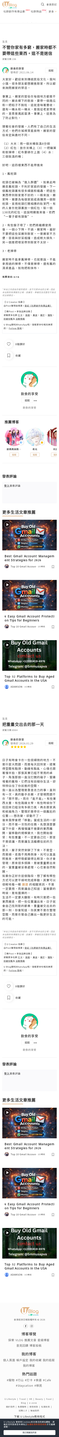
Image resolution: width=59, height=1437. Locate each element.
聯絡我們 (35, 1410)
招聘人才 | (25, 1410)
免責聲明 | (24, 1406)
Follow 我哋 (15, 328)
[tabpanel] (29, 19)
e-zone (33, 1402)
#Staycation (24, 1385)
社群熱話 (36, 11)
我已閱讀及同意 (29, 1432)
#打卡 (29, 1380)
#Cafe (47, 1380)
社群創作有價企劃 (14, 11)
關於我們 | (12, 1406)
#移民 (38, 1385)
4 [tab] (36, 22)
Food (50, 1399)
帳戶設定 (22, 1360)
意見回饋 (22, 1345)
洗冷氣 (16, 277)
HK (32, 1399)
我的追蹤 (49, 1360)
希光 (35, 449)
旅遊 (27, 315)
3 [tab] (31, 22)
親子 (42, 315)
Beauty (40, 1399)
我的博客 (29, 1365)
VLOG (19, 1340)
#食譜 (38, 1380)
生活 (4, 41)
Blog (25, 1402)
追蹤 (51, 70)
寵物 (50, 315)
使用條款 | (35, 1406)
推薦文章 (30, 1340)
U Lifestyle (11, 1399)
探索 (11, 1340)
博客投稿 (36, 1345)
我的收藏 (36, 1360)
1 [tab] (23, 22)
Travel (24, 1399)
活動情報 (20, 318)
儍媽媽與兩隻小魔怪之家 (14, 449)
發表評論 (12, 485)
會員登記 (51, 4)
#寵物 (11, 1380)
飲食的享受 (17, 68)
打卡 (20, 315)
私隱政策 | (47, 1406)
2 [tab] (27, 22)
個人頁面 (9, 1360)
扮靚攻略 (8, 318)
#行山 (20, 1380)
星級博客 (44, 1340)
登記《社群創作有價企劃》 (38, 305)
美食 (35, 315)
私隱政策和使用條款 (37, 1424)
